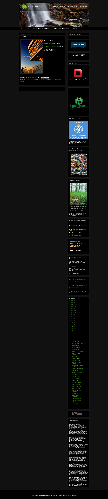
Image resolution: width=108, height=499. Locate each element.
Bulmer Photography (51, 46)
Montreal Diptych (76, 360)
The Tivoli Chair (75, 380)
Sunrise (22, 81)
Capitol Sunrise (75, 349)
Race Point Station (76, 378)
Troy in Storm (75, 403)
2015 (72, 322)
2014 (72, 324)
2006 (25, 79)
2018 (72, 316)
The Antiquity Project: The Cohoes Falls (78, 285)
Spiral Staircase (75, 345)
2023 (72, 306)
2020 (72, 312)
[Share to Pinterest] (48, 77)
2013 (72, 326)
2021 (72, 310)
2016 (72, 320)
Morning (50, 79)
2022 (72, 308)
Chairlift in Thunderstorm (77, 368)
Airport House (75, 393)
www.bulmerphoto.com (79, 272)
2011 (72, 330)
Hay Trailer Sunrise (76, 388)
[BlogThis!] (43, 77)
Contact (75, 28)
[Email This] (41, 77)
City (37, 79)
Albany (28, 79)
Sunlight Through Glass (77, 343)
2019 (72, 314)
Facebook (71, 227)
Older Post (61, 89)
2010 (72, 332)
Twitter (70, 230)
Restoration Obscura (44, 28)
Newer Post (23, 89)
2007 (72, 338)
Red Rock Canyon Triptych (76, 354)
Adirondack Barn (76, 358)
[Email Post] (38, 77)
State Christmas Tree (77, 398)
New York (55, 79)
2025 (72, 302)
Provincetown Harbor (77, 382)
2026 (72, 300)
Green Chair (75, 356)
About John (31, 28)
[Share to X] (44, 77)
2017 (72, 318)
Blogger (75, 495)
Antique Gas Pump (76, 384)
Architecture (33, 79)
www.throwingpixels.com (75, 235)
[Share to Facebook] (46, 77)
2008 (72, 336)
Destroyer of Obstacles (77, 372)
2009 (72, 334)
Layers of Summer (76, 347)
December (74, 341)
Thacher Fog (75, 370)
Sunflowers (74, 374)
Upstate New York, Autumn (76, 396)
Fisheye (40, 79)
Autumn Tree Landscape (77, 351)
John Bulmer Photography (61, 28)
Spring (59, 79)
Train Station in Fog (76, 405)
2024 (72, 304)
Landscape (45, 79)
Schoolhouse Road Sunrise (76, 391)
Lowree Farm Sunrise (77, 386)
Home (22, 28)
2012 (72, 328)
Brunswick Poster (76, 376)
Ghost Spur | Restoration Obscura (77, 279)
